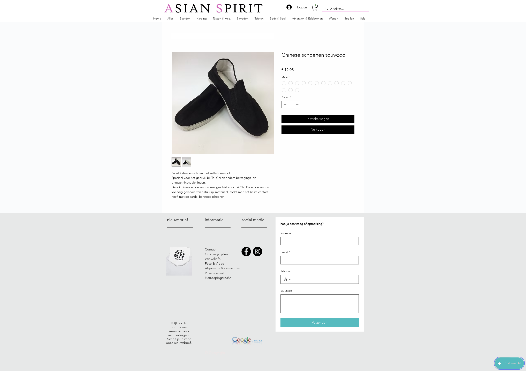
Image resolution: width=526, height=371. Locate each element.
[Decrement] (284, 104)
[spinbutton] (291, 104)
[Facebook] (246, 251)
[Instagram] (257, 251)
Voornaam (286, 233)
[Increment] (297, 104)
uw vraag (286, 290)
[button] (315, 7)
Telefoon (285, 271)
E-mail (285, 252)
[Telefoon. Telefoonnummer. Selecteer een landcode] (287, 279)
